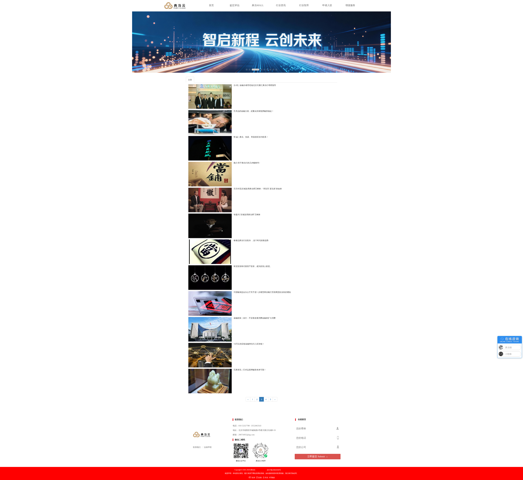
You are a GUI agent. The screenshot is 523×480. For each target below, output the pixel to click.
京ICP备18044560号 (274, 470)
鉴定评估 (234, 5)
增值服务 (350, 5)
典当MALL (258, 5)
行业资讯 (281, 5)
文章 (190, 79)
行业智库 (304, 5)
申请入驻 (327, 5)
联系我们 (197, 447)
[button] (247, 70)
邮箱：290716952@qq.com (244, 435)
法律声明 (208, 447)
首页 (211, 5)
